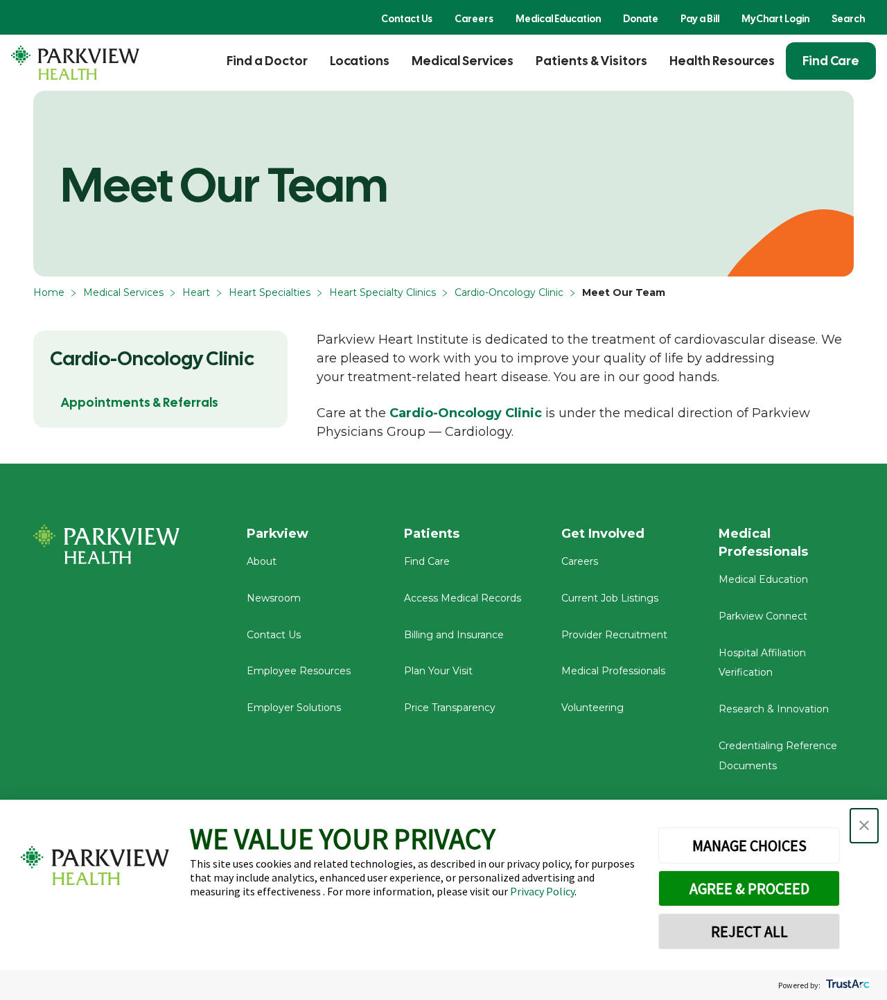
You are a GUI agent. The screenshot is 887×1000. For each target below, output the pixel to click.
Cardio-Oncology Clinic (509, 292)
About (261, 561)
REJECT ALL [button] (749, 931)
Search (848, 18)
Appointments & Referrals (139, 402)
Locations (359, 61)
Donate (640, 18)
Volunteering (592, 707)
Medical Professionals (613, 671)
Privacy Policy (542, 891)
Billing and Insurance (454, 635)
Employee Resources (299, 671)
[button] (864, 826)
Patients (431, 533)
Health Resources (722, 61)
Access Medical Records (462, 598)
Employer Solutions (294, 707)
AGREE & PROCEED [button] (749, 888)
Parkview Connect (763, 616)
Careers (474, 18)
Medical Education (558, 18)
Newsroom (274, 598)
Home (48, 292)
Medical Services (462, 61)
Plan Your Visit (438, 671)
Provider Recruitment (614, 635)
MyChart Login (775, 18)
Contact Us (406, 18)
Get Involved (602, 533)
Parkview (277, 533)
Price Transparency (449, 707)
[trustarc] (846, 985)
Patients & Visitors (591, 61)
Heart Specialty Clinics (382, 292)
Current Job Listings (609, 598)
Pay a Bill (699, 18)
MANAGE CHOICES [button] (749, 845)
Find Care (830, 61)
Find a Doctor (267, 61)
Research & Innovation (774, 709)
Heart (196, 292)
